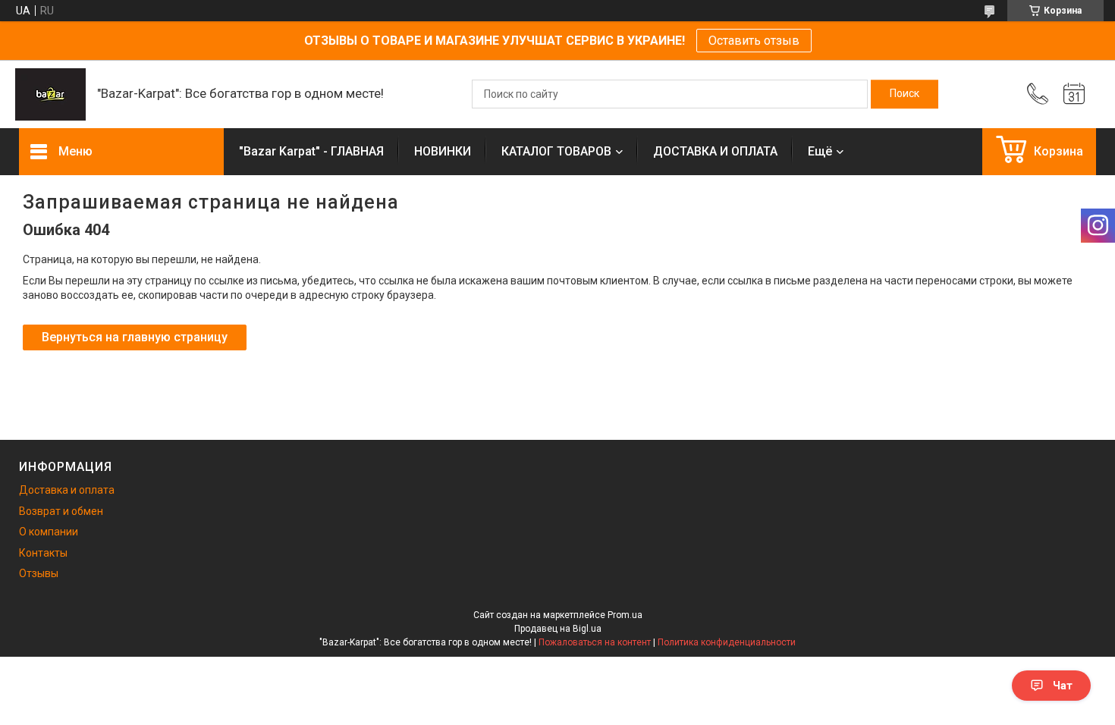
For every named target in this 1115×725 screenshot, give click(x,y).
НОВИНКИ (442, 151)
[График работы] (1074, 94)
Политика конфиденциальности (727, 642)
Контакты (43, 553)
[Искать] (904, 94)
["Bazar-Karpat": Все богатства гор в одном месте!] (50, 94)
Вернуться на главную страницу (135, 337)
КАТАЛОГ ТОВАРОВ (556, 151)
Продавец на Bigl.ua (557, 628)
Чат (1063, 685)
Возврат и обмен (61, 511)
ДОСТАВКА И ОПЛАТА (715, 151)
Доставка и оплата (67, 490)
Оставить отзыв (753, 40)
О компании (48, 532)
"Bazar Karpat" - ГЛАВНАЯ (311, 151)
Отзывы (38, 573)
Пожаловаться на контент (595, 642)
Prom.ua (625, 615)
